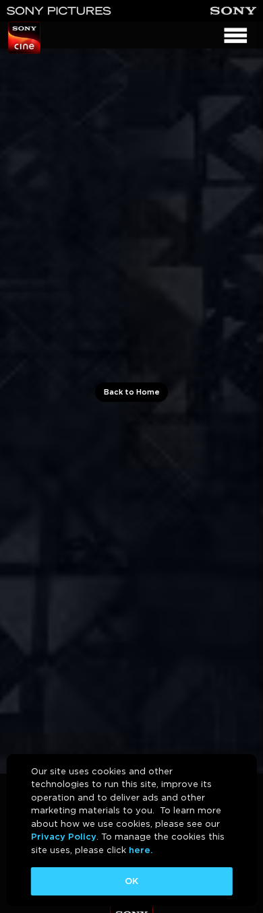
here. (140, 850)
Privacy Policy (63, 837)
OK (131, 881)
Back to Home (132, 392)
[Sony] (233, 11)
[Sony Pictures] (59, 11)
